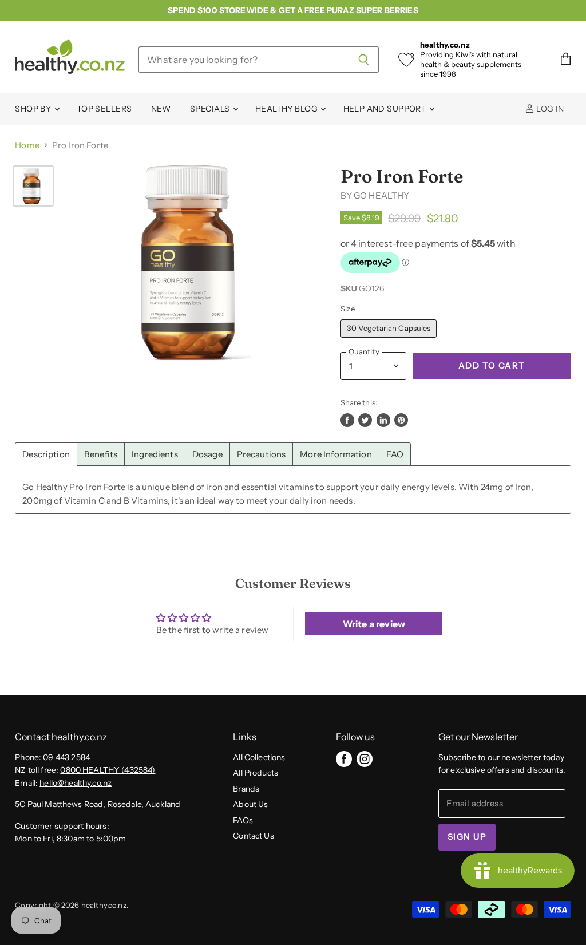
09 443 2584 (66, 757)
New (161, 109)
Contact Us (253, 836)
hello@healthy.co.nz (75, 783)
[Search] (364, 59)
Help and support (385, 109)
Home (27, 145)
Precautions (261, 454)
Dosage (207, 454)
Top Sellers (104, 109)
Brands (246, 789)
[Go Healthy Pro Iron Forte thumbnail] (33, 186)
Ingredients (155, 454)
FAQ (394, 454)
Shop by (34, 109)
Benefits (100, 454)
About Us (250, 804)
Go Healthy (382, 195)
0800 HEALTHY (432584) (107, 770)
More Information (335, 454)
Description (46, 454)
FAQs (243, 820)
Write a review (374, 624)
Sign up (467, 837)
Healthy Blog (287, 109)
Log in (549, 109)
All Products (255, 773)
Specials (211, 109)
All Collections (259, 757)
